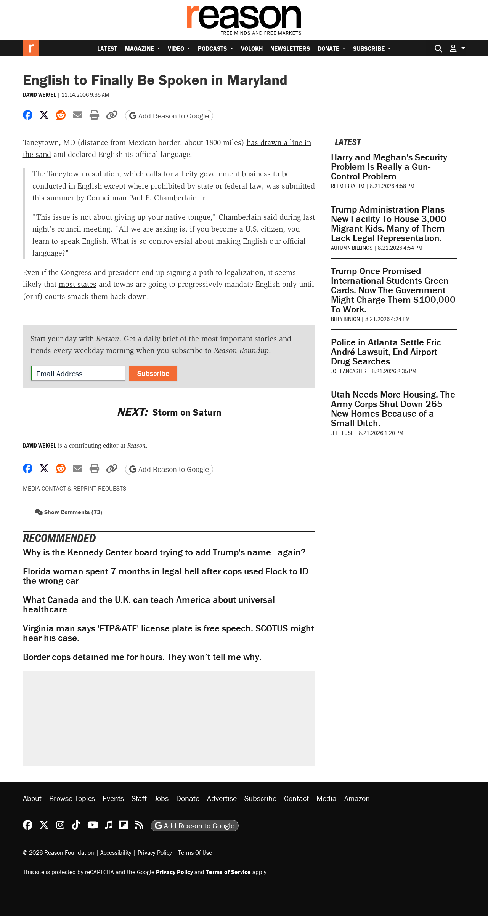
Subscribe (369, 48)
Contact (296, 798)
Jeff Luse (342, 432)
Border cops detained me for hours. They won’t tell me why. (142, 657)
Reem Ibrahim (347, 186)
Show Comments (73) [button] (72, 512)
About (32, 798)
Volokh (252, 48)
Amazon (357, 798)
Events (113, 798)
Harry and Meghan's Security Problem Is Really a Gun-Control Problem (389, 166)
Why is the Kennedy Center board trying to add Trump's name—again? (164, 552)
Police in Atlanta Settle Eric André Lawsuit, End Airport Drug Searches (386, 351)
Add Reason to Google (172, 115)
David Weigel (39, 94)
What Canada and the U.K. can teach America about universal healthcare (149, 604)
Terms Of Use (195, 852)
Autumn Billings (351, 247)
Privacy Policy (155, 852)
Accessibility (116, 852)
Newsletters (290, 48)
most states (77, 284)
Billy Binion (345, 319)
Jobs (161, 798)
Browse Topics (72, 798)
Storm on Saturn (169, 412)
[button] (457, 48)
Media (326, 798)
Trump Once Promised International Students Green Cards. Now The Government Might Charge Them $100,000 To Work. (393, 290)
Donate (329, 48)
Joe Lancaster (348, 371)
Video (177, 48)
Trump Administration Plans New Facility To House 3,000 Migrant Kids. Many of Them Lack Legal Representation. (388, 223)
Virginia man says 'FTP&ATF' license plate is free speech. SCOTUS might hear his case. (168, 633)
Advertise (222, 798)
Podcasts (213, 48)
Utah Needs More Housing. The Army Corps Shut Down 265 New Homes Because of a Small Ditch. (393, 408)
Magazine (140, 48)
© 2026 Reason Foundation (58, 852)
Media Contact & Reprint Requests (74, 488)
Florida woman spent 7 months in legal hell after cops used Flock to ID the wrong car (165, 576)
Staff (139, 798)
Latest (107, 48)
